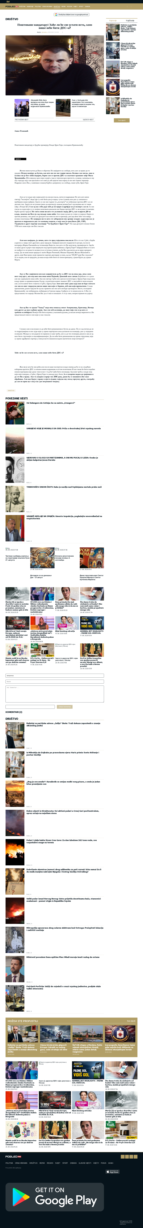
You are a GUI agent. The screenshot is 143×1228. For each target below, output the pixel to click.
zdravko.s (44, 32)
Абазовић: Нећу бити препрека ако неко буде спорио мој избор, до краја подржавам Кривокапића (42, 103)
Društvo (57, 6)
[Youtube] (135, 1157)
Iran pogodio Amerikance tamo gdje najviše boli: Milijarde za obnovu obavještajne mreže (128, 83)
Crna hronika (47, 6)
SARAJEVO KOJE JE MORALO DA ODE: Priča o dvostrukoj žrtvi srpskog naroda (63, 428)
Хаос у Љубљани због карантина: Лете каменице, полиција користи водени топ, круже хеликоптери (83, 103)
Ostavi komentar (65, 707)
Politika (38, 6)
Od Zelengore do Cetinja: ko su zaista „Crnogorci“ (50, 403)
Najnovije (30, 6)
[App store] (113, 1197)
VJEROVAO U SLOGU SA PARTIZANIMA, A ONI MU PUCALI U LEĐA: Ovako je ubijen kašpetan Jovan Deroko (62, 458)
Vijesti (96, 1163)
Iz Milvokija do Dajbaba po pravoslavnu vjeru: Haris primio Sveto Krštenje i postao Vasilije (62, 753)
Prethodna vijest (21, 119)
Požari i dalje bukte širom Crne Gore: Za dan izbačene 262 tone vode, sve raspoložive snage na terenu (61, 841)
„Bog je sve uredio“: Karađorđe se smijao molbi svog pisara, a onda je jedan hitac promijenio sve (63, 782)
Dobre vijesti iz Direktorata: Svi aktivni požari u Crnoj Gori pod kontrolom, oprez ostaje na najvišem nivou (62, 812)
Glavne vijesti (85, 1163)
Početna (22, 6)
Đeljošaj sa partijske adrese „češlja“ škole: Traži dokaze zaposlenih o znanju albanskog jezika (63, 724)
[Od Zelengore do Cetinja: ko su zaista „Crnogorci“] (15, 413)
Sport (81, 6)
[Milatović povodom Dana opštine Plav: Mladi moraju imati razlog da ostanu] (15, 969)
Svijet (75, 6)
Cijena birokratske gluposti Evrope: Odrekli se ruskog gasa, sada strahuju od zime (128, 46)
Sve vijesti (121, 120)
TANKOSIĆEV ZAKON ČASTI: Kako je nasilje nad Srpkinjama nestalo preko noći (64, 487)
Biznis (64, 6)
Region (69, 6)
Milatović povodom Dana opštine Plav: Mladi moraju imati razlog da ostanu (62, 957)
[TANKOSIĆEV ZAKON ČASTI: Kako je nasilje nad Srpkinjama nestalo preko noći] (15, 499)
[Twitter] (131, 1157)
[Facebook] (123, 1157)
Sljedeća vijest (88, 119)
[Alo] (8, 1)
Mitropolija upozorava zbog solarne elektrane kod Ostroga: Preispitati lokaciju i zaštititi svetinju (64, 929)
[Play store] (55, 1197)
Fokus (103, 1163)
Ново (110, 1163)
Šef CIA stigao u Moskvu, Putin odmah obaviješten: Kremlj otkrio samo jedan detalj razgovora (129, 65)
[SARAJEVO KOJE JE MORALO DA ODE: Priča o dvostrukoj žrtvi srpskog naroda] (15, 440)
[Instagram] (127, 1157)
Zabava (87, 6)
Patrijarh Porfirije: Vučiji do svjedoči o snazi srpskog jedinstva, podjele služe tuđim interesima (63, 987)
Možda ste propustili (23, 1021)
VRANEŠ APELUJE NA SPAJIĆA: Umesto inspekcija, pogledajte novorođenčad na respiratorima (64, 517)
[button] (66, 32)
